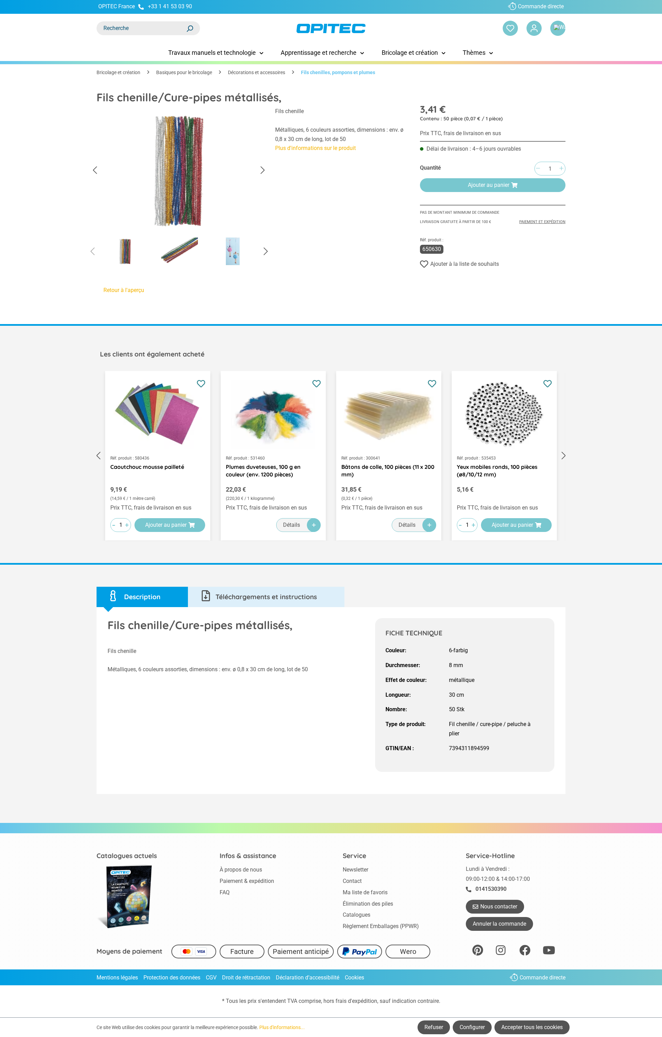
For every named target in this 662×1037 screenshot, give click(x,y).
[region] (179, 188)
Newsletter (355, 869)
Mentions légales (117, 977)
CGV (211, 977)
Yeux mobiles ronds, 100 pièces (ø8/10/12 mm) (497, 470)
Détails (291, 525)
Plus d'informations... (282, 1027)
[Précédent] (95, 170)
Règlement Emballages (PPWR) (381, 926)
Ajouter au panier (488, 185)
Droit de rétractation (246, 977)
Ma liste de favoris (365, 892)
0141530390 (490, 889)
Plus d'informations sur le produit (315, 148)
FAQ (225, 892)
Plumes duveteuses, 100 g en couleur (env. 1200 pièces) (263, 470)
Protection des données (171, 977)
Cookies (354, 977)
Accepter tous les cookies (532, 1027)
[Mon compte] (534, 28)
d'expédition (362, 1001)
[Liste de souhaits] (510, 28)
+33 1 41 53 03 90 (170, 6)
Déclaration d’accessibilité (307, 977)
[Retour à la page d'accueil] (331, 28)
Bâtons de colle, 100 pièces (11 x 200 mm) (387, 470)
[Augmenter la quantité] (561, 169)
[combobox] (141, 28)
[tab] (142, 597)
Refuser (433, 1027)
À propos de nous (241, 869)
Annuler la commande (499, 923)
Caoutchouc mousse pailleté (147, 466)
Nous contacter (498, 906)
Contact (352, 881)
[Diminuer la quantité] (537, 169)
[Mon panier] (557, 28)
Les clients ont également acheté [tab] (152, 354)
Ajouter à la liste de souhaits (464, 264)
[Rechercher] (190, 28)
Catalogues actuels (127, 856)
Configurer (472, 1027)
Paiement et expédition (542, 222)
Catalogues (356, 915)
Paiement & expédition (247, 881)
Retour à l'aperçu (123, 290)
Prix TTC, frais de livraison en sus (460, 133)
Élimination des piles (368, 903)
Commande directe (541, 6)
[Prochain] (263, 170)
